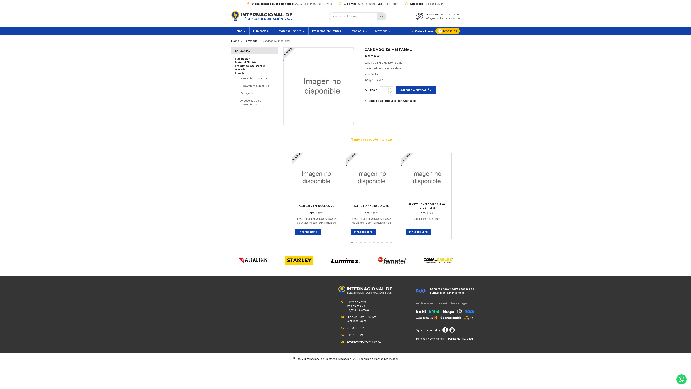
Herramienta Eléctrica (254, 86)
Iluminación (242, 58)
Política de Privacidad (460, 338)
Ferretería (251, 41)
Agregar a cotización (415, 90)
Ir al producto (308, 232)
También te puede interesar (371, 140)
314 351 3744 (435, 3)
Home (235, 41)
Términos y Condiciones (430, 338)
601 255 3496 (450, 14)
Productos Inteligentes (250, 66)
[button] (352, 242)
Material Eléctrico (246, 62)
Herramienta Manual (253, 78)
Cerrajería (246, 93)
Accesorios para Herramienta (251, 102)
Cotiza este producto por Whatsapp (392, 100)
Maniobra (241, 69)
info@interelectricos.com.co (443, 18)
